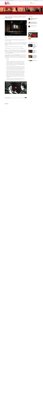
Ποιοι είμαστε (6, 0)
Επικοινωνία (9, 0)
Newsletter (12, 0)
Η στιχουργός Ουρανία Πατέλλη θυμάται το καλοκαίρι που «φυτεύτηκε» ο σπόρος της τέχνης (34, 23)
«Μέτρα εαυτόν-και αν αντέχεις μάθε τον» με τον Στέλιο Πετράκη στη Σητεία (35, 56)
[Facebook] (34, 0)
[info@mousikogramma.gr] (37, 0)
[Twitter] (35, 0)
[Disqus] (16, 112)
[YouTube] (36, 0)
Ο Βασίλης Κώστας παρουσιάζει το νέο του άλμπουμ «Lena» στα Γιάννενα (34, 19)
